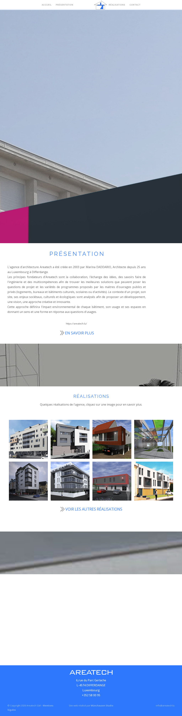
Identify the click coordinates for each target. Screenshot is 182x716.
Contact (135, 5)
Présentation (64, 5)
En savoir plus (79, 333)
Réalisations (117, 5)
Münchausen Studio (102, 705)
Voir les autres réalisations (93, 509)
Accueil (47, 5)
